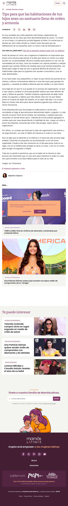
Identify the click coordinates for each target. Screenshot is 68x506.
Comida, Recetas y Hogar (14, 9)
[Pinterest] (34, 454)
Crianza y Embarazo (10, 362)
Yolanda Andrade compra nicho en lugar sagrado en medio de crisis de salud (16, 327)
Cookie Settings (27, 211)
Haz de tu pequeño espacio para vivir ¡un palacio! (43, 51)
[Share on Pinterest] (29, 29)
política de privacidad (49, 403)
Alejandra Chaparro (15, 176)
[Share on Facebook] (14, 29)
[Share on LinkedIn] (24, 29)
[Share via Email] (34, 29)
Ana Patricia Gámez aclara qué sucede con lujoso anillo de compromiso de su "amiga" (31, 282)
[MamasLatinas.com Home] (11, 3)
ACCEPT (40, 211)
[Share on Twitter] (19, 29)
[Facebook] (23, 454)
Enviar (56, 399)
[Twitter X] (29, 454)
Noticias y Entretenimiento (12, 227)
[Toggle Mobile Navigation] (4, 3)
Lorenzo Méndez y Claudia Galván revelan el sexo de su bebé (17, 368)
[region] (34, 208)
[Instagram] (39, 454)
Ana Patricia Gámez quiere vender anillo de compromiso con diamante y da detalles (17, 348)
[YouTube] (44, 454)
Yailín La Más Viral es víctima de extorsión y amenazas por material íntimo (30, 232)
